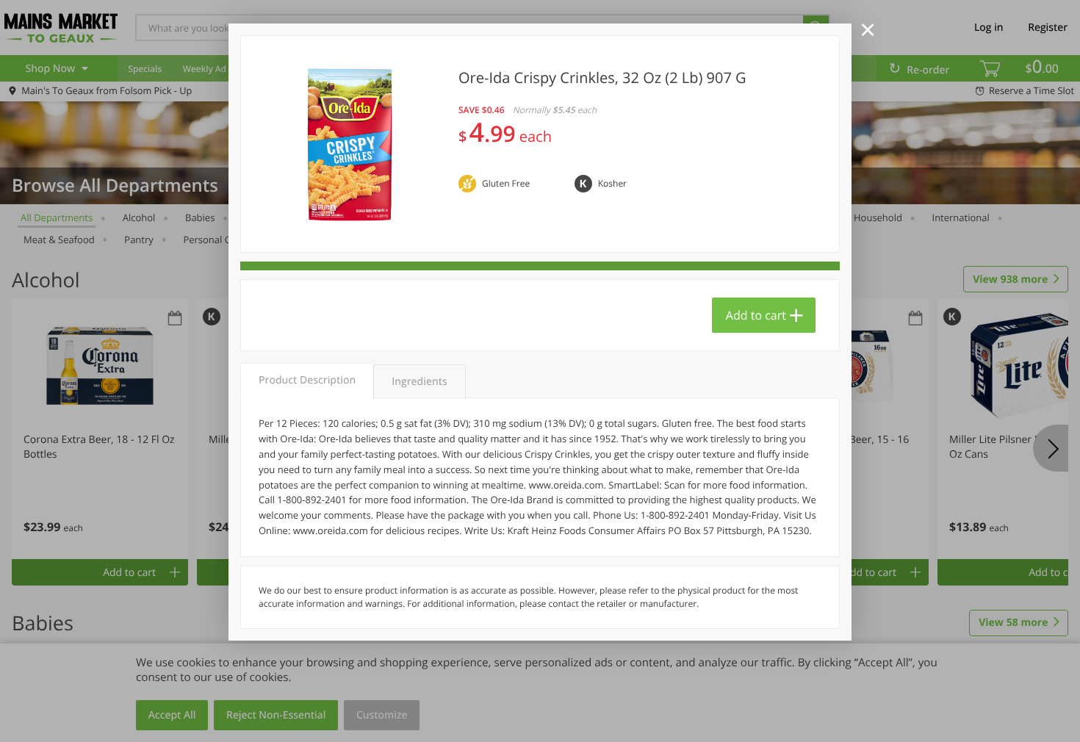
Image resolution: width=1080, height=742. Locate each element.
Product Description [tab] (307, 380)
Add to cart (756, 315)
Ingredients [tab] (419, 382)
